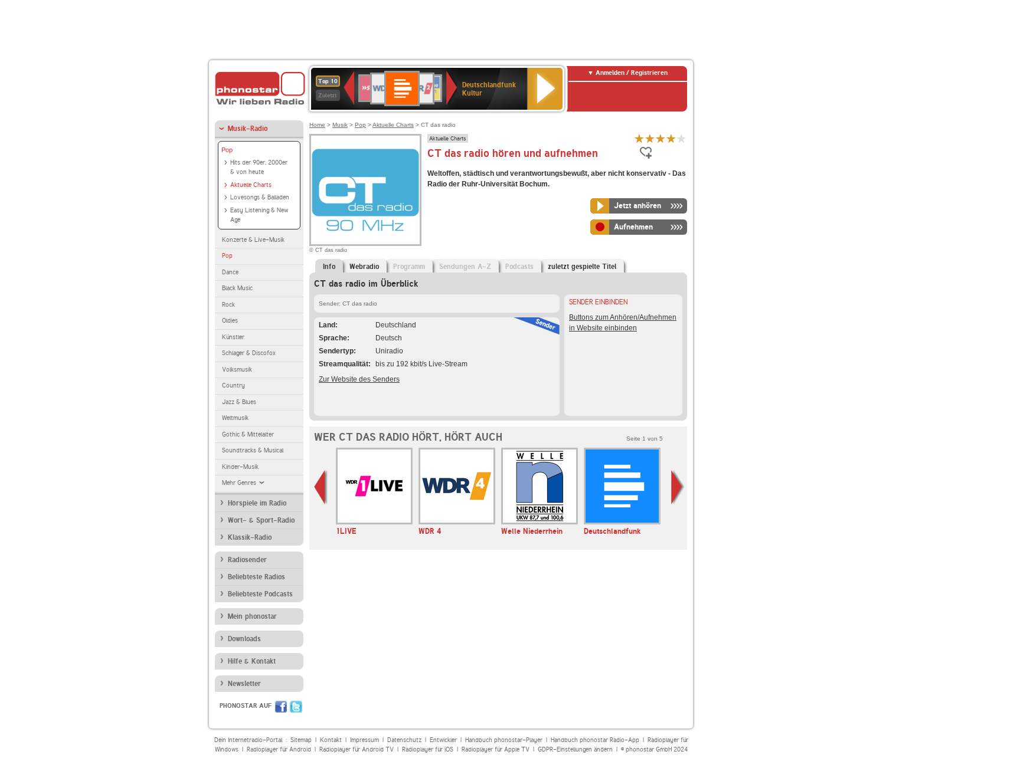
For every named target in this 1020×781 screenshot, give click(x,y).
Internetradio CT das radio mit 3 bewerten (660, 138)
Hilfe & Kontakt (252, 661)
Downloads (244, 639)
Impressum (364, 740)
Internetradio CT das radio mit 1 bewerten (639, 138)
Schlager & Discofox (249, 353)
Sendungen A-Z (465, 266)
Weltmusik (235, 418)
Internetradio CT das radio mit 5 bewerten (681, 138)
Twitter (296, 707)
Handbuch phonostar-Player (503, 740)
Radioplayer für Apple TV (495, 749)
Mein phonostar (252, 616)
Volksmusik (237, 369)
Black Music (237, 288)
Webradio (364, 266)
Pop (227, 149)
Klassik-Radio (250, 537)
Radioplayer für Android (279, 749)
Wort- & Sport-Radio (261, 520)
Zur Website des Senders (359, 379)
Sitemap (301, 740)
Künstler (233, 337)
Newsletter (244, 684)
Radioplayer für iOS (427, 749)
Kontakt (331, 740)
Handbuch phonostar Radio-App (595, 740)
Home (317, 125)
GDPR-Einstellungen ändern (575, 749)
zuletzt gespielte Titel (582, 266)
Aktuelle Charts (251, 185)
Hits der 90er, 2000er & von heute (258, 167)
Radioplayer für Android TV (356, 749)
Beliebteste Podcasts (260, 594)
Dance (230, 272)
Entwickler (443, 740)
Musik (340, 125)
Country (233, 385)
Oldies (230, 320)
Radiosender (247, 560)
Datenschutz (404, 740)
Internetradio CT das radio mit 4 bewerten (671, 138)
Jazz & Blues (239, 402)
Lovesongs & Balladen (259, 197)
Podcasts (519, 266)
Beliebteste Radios (256, 577)
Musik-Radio (247, 128)
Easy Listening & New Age (259, 215)
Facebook (281, 707)
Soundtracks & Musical (252, 450)
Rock (228, 305)
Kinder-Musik (240, 467)
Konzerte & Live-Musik (253, 240)
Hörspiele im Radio (257, 503)
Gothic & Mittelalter (248, 434)
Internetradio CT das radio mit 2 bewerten (650, 138)
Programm (409, 266)
